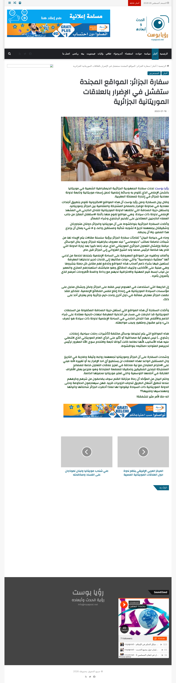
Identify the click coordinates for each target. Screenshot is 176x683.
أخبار (155, 53)
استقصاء (129, 53)
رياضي (75, 53)
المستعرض (154, 73)
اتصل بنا (66, 53)
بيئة (82, 53)
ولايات (100, 53)
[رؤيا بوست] (152, 28)
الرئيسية (164, 53)
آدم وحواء (118, 53)
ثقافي (108, 53)
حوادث (138, 53)
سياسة (147, 53)
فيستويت (91, 53)
